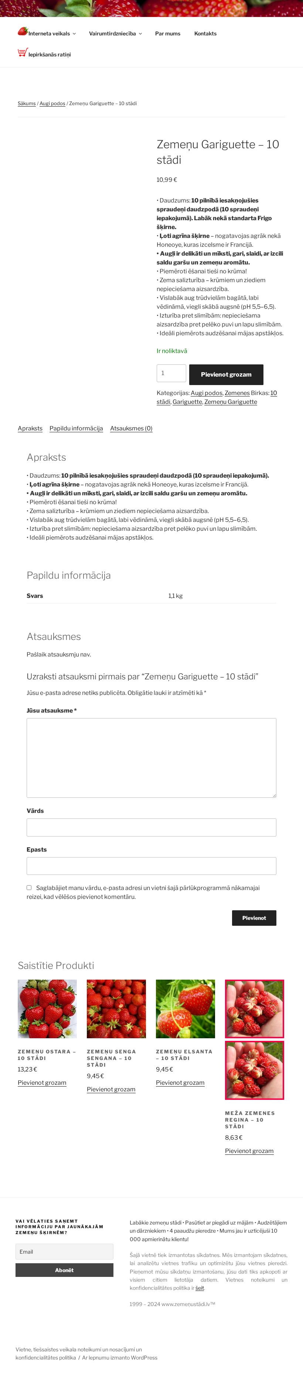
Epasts (37, 849)
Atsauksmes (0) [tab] (131, 428)
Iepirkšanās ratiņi (49, 54)
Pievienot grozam (226, 374)
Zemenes (237, 392)
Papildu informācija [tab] (76, 428)
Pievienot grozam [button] (42, 1082)
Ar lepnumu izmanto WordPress (119, 1357)
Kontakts (205, 33)
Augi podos (52, 103)
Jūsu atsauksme (52, 710)
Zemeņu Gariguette (230, 401)
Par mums (167, 33)
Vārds (35, 810)
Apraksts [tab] (30, 428)
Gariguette (187, 401)
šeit (199, 1288)
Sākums (27, 103)
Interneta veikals (49, 33)
